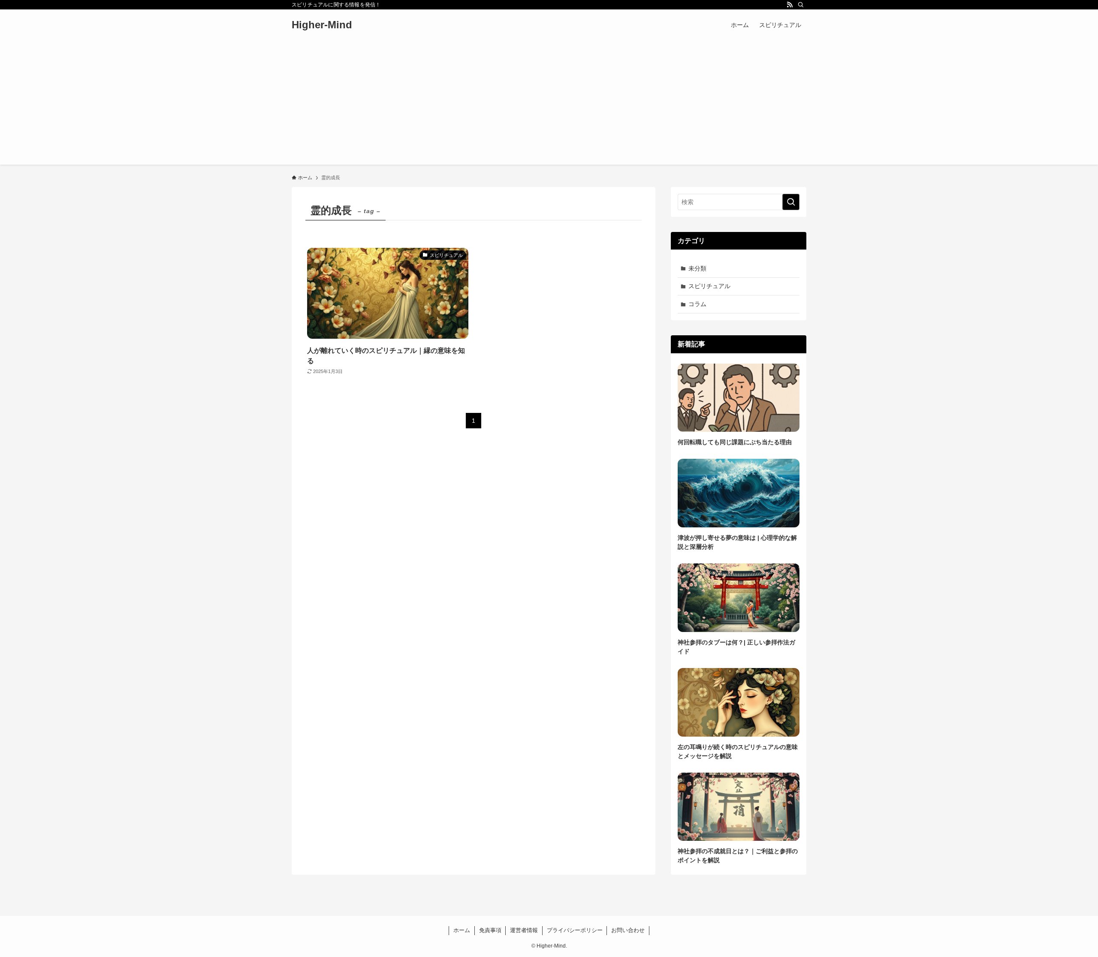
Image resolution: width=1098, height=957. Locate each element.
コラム (697, 304)
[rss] (789, 4)
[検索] (800, 4)
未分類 (697, 268)
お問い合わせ (628, 930)
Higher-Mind (322, 25)
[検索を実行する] (790, 202)
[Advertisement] (549, 105)
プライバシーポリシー (575, 930)
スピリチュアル (709, 286)
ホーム (461, 930)
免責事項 (490, 930)
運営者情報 (524, 930)
